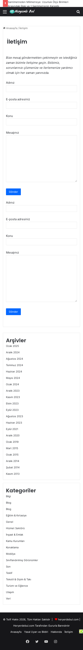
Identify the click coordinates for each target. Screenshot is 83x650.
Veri (8, 598)
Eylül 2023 (12, 409)
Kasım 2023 (13, 397)
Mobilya (10, 553)
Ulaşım (10, 592)
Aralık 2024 (12, 352)
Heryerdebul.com (23, 625)
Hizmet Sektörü (15, 528)
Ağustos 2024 (14, 358)
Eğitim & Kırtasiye (16, 515)
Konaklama (12, 547)
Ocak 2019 (12, 441)
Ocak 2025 (12, 345)
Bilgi (8, 496)
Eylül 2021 (12, 429)
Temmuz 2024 (14, 365)
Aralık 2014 (12, 461)
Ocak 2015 (12, 454)
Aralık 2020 (12, 435)
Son (8, 566)
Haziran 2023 (14, 422)
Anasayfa (11, 28)
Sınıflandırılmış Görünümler (22, 560)
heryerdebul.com (68, 619)
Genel (9, 521)
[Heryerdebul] (24, 12)
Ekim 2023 (12, 403)
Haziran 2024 (14, 371)
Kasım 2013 (12, 473)
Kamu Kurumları (15, 541)
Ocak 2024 (12, 384)
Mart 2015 (12, 448)
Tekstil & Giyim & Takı (18, 579)
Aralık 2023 (12, 390)
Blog (8, 502)
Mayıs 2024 (13, 377)
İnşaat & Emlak (14, 534)
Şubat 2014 (12, 467)
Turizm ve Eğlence (17, 585)
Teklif (9, 572)
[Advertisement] (40, 639)
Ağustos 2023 (14, 416)
